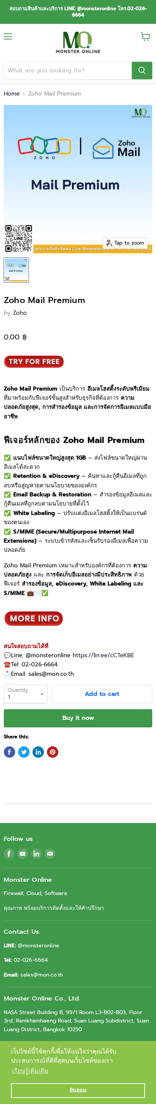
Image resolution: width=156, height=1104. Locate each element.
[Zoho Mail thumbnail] (16, 270)
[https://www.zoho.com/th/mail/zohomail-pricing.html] (34, 631)
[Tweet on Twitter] (24, 752)
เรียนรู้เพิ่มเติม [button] (30, 1071)
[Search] (142, 70)
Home (12, 94)
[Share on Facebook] (9, 752)
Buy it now (78, 717)
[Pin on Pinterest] (52, 752)
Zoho (20, 313)
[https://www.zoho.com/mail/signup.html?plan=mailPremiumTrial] (34, 373)
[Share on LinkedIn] (38, 752)
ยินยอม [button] (78, 1090)
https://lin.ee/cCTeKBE (103, 655)
